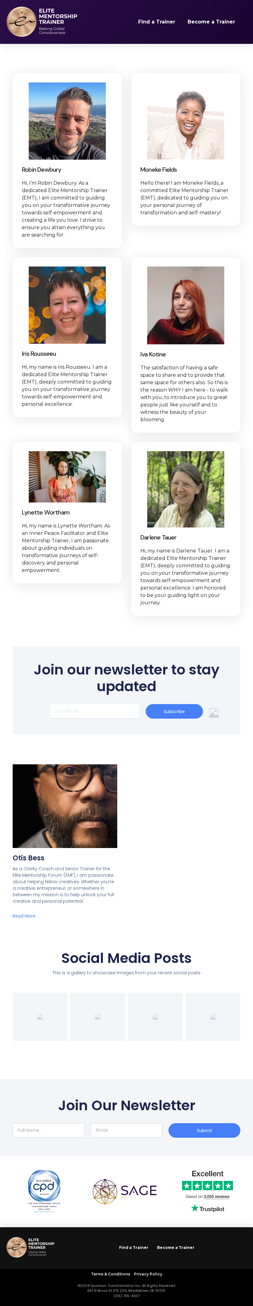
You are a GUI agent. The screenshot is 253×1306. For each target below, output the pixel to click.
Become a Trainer (211, 22)
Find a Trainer (156, 22)
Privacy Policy (148, 1274)
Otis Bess (28, 858)
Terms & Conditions (111, 1274)
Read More (24, 916)
